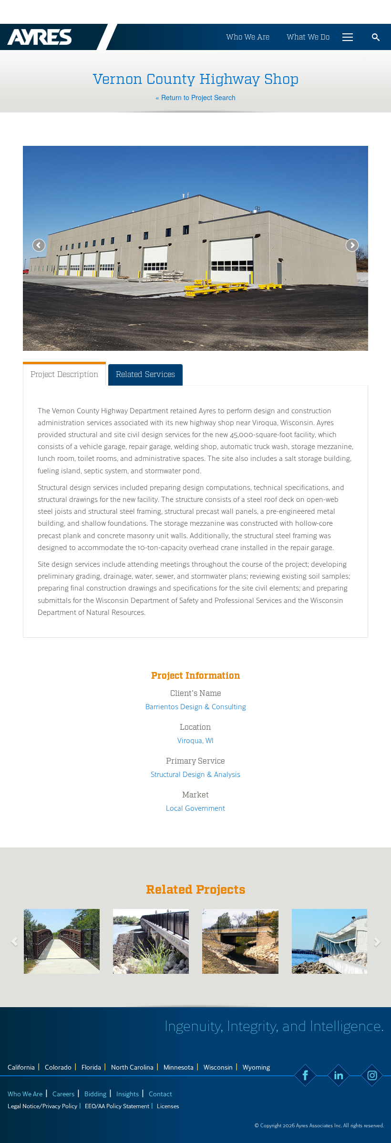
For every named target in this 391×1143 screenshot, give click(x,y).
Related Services (145, 374)
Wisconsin (218, 1067)
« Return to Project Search (195, 97)
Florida (91, 1067)
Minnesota (179, 1067)
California (21, 1067)
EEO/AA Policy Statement (117, 1106)
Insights (127, 1094)
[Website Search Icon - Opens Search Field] (376, 37)
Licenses (168, 1106)
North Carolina (132, 1067)
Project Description (64, 374)
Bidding (95, 1094)
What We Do (308, 36)
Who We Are (247, 36)
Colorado (58, 1067)
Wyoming (256, 1067)
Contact (160, 1094)
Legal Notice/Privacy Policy (42, 1106)
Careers (63, 1094)
